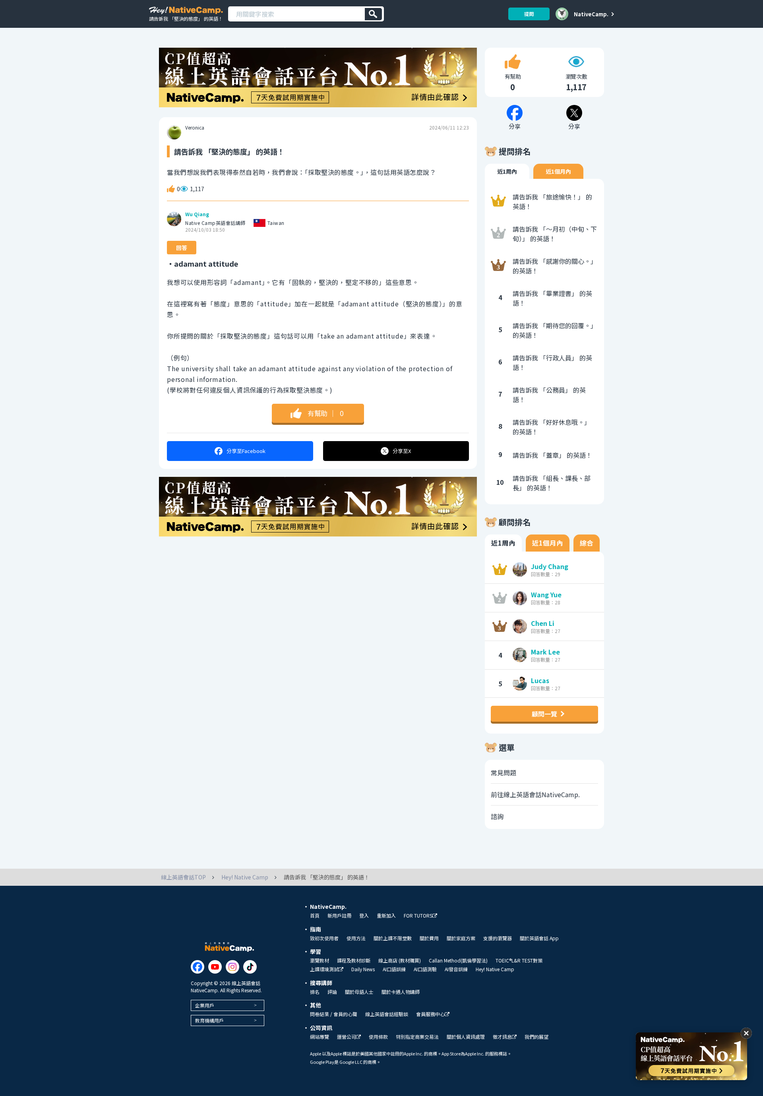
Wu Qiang (197, 214)
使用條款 (378, 1036)
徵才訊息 (502, 1037)
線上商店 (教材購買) (399, 960)
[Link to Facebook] (197, 967)
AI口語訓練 (394, 969)
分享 (246, 451)
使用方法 (356, 938)
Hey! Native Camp (495, 969)
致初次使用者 (324, 938)
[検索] (373, 14)
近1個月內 (558, 171)
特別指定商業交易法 (417, 1036)
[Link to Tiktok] (250, 967)
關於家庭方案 (461, 938)
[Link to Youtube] (215, 967)
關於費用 (429, 938)
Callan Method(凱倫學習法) (458, 960)
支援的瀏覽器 (497, 938)
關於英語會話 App (539, 938)
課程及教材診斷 (353, 960)
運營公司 (346, 1037)
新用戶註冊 (339, 915)
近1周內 (507, 171)
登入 (364, 915)
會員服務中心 (430, 1014)
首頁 (315, 915)
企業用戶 (204, 1005)
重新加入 (386, 915)
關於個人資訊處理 (466, 1036)
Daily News (363, 969)
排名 (315, 991)
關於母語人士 (359, 991)
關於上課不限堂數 (393, 938)
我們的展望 (536, 1036)
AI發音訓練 (456, 969)
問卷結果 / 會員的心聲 (333, 1014)
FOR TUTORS (418, 915)
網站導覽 (319, 1036)
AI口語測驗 (425, 969)
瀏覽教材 (319, 960)
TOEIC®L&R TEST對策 (519, 960)
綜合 (586, 543)
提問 (529, 13)
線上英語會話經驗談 (386, 1014)
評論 (332, 991)
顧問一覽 (544, 713)
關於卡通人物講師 (401, 991)
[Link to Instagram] (232, 967)
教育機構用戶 (209, 1020)
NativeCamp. (591, 14)
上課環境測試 (324, 969)
